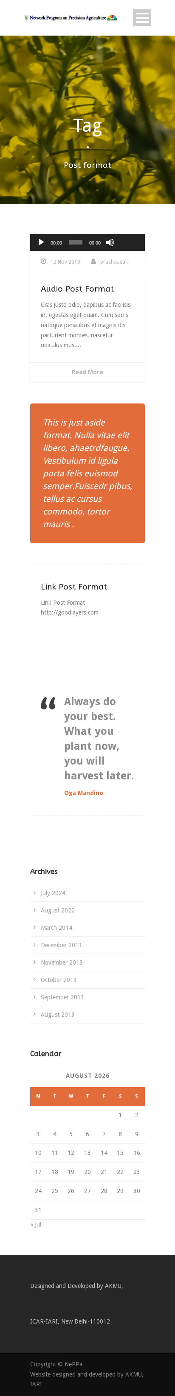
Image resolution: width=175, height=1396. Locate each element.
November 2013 (62, 962)
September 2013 (62, 997)
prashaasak (114, 262)
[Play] (41, 242)
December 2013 (61, 945)
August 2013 (58, 1014)
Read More (87, 372)
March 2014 (56, 927)
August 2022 (58, 910)
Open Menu (142, 17)
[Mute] (110, 242)
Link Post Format (74, 587)
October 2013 (59, 979)
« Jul (35, 1224)
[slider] (129, 228)
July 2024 (53, 893)
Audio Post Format (77, 289)
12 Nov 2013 (65, 262)
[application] (87, 242)
